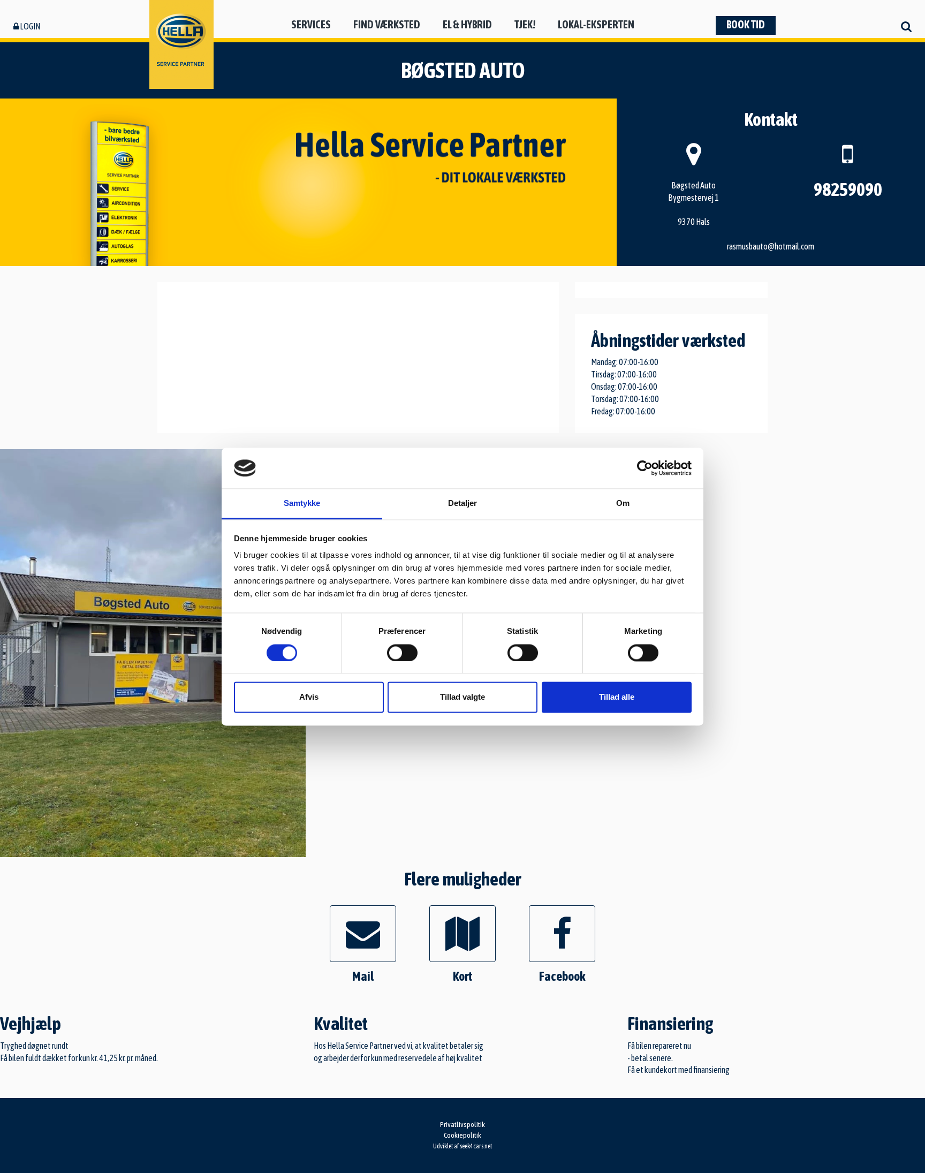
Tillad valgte (462, 697)
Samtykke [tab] (302, 503)
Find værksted (386, 24)
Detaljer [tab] (462, 503)
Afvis (309, 697)
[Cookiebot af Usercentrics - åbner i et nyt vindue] (645, 468)
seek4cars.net (476, 1146)
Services (311, 24)
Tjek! (524, 24)
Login (29, 26)
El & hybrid (467, 24)
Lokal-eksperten (596, 24)
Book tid (745, 24)
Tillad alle (616, 697)
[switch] (402, 652)
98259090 (848, 189)
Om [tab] (623, 503)
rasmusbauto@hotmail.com (770, 246)
